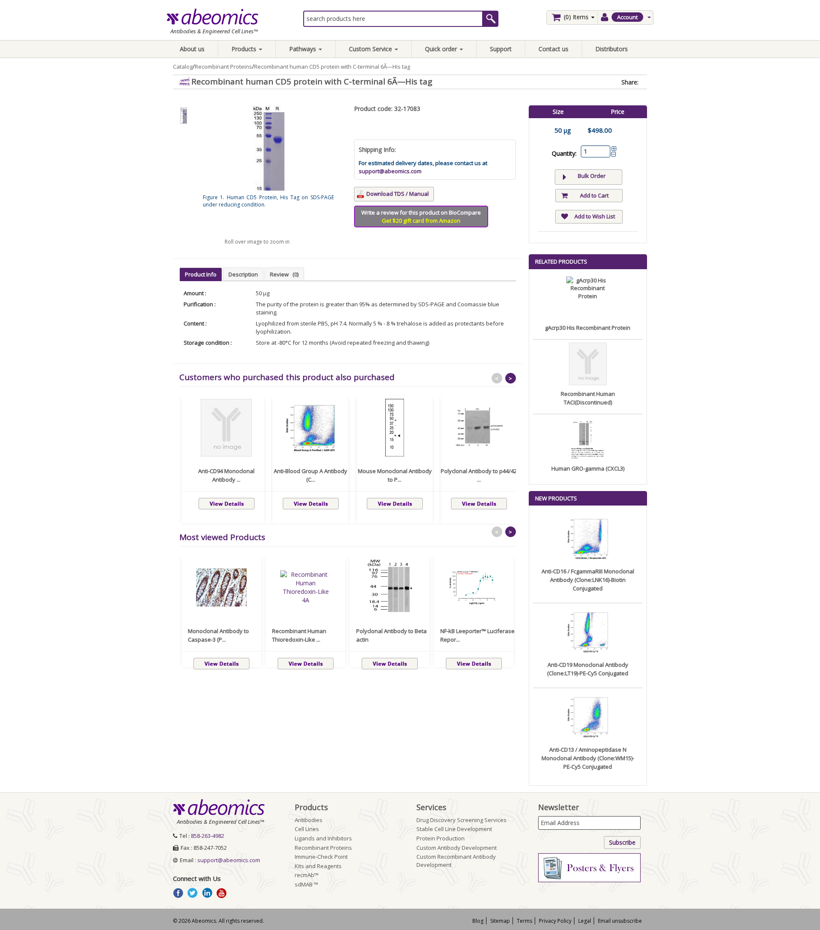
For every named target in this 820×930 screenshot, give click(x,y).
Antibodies (308, 820)
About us (192, 49)
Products (244, 49)
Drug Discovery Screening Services (461, 820)
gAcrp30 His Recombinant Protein (587, 327)
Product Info (201, 274)
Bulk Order (592, 176)
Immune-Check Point (321, 856)
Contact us (553, 49)
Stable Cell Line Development (454, 829)
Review (284, 274)
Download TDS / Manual (397, 194)
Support (501, 49)
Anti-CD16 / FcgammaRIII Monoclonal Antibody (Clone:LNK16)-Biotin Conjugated (588, 579)
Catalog (183, 66)
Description (243, 274)
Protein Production (440, 838)
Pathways (303, 49)
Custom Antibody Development (456, 848)
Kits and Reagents (318, 866)
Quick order (442, 49)
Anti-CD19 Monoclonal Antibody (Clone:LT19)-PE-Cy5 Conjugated (587, 669)
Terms (524, 920)
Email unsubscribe (620, 920)
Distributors (611, 49)
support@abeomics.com (390, 171)
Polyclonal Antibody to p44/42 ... (479, 475)
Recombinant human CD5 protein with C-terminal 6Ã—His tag (332, 66)
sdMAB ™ (306, 884)
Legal (584, 920)
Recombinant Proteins (223, 66)
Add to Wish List (594, 216)
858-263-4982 (207, 836)
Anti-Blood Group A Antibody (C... (310, 475)
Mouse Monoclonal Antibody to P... (395, 475)
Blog (477, 920)
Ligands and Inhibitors (323, 838)
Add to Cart (594, 195)
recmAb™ (307, 875)
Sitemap (500, 920)
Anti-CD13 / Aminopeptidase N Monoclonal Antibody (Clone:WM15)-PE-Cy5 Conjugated (588, 758)
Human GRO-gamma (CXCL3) (587, 468)
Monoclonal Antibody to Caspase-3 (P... (218, 635)
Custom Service (371, 49)
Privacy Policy (555, 920)
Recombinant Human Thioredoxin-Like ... (299, 635)
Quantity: (564, 153)
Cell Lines (307, 829)
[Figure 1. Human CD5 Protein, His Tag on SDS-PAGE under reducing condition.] (183, 116)
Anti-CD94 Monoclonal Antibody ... (226, 475)
